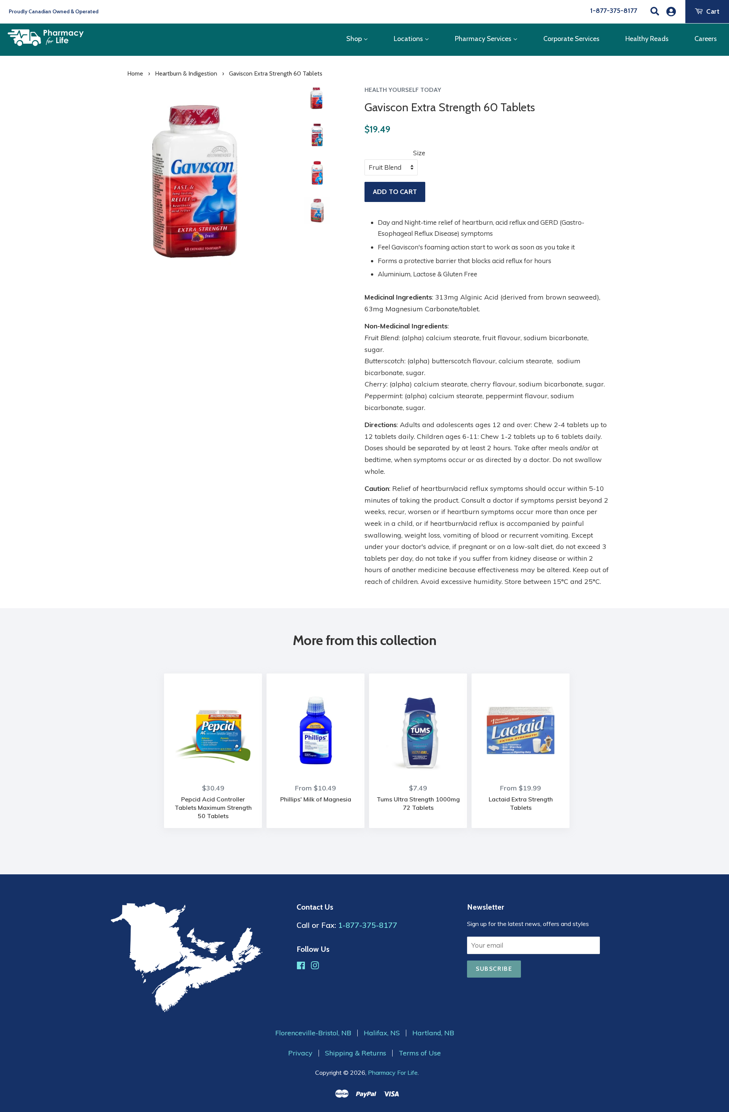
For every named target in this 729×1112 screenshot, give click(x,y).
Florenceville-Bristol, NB (313, 1033)
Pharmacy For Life (393, 1072)
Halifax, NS (382, 1033)
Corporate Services (571, 39)
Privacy (300, 1053)
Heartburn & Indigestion (186, 73)
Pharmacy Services (484, 39)
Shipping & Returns (355, 1053)
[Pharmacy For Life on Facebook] (301, 966)
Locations (409, 39)
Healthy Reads (647, 39)
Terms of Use (420, 1053)
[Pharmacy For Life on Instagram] (315, 966)
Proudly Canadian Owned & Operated (53, 11)
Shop (354, 39)
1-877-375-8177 (613, 10)
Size (419, 153)
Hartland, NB (433, 1033)
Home (135, 73)
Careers (705, 39)
